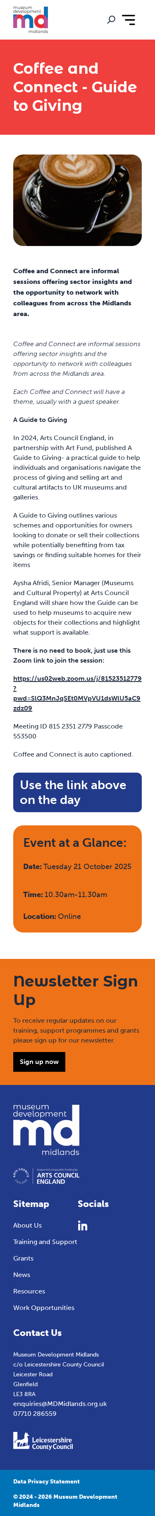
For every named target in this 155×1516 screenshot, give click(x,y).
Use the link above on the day (73, 792)
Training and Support (45, 1242)
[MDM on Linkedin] (83, 1225)
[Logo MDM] (30, 20)
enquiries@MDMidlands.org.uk (60, 1404)
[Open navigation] (128, 20)
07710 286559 (35, 1414)
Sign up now (39, 1062)
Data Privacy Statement (46, 1481)
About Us (27, 1225)
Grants (23, 1258)
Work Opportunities (43, 1308)
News (21, 1275)
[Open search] (111, 20)
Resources (29, 1291)
